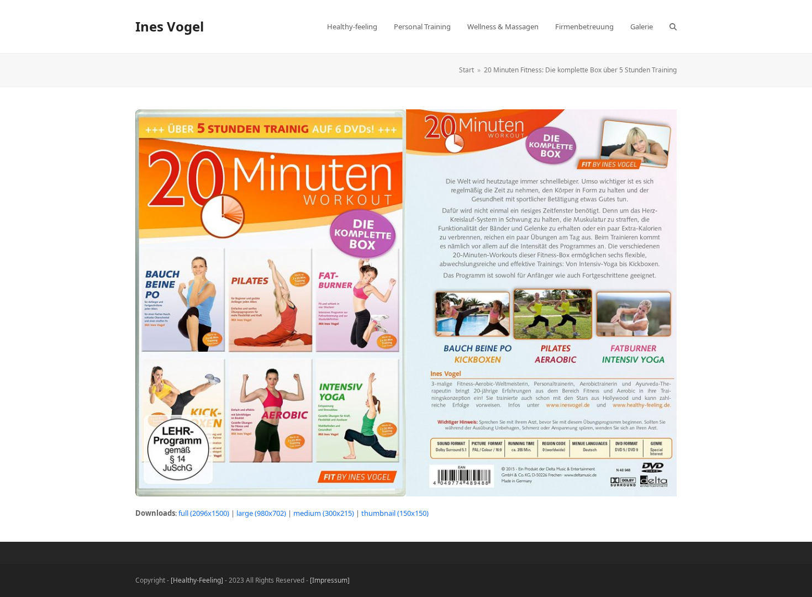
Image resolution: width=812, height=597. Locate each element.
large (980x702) (261, 513)
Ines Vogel (169, 26)
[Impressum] (330, 580)
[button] (673, 26)
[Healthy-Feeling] (197, 580)
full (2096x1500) (203, 513)
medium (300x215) (323, 513)
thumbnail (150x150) (395, 513)
